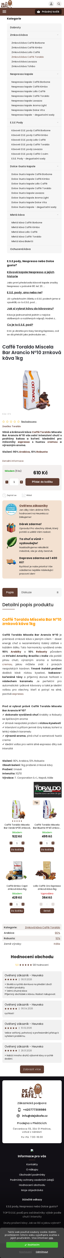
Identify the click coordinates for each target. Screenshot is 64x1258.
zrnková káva (15, 623)
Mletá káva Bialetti (22, 241)
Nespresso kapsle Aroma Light (29, 105)
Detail (47, 910)
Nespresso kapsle (21, 74)
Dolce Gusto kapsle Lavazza (27, 193)
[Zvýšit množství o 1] (21, 482)
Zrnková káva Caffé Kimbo (26, 47)
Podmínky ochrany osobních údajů (32, 1180)
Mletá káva (17, 215)
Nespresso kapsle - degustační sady (32, 114)
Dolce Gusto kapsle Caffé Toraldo (31, 188)
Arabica (24, 452)
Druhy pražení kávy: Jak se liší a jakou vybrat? (32, 1223)
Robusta (42, 452)
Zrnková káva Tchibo (23, 66)
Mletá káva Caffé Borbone (26, 222)
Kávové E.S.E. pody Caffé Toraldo (30, 144)
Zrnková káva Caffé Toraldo (27, 56)
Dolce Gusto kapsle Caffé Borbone (31, 174)
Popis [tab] (10, 592)
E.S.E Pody (16, 122)
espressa (24, 442)
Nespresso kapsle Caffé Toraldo (30, 96)
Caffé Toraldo (41, 432)
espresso (17, 694)
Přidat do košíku (42, 481)
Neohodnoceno (29, 422)
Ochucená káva (20, 249)
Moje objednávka (32, 1190)
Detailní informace (13, 461)
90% (57, 933)
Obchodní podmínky (32, 1175)
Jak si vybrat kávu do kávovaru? (30, 308)
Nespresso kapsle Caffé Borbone (30, 82)
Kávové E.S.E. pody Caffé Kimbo (29, 135)
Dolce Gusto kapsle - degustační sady (34, 207)
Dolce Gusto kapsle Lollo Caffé (29, 183)
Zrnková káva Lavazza (24, 61)
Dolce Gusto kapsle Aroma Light (30, 197)
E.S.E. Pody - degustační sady (28, 158)
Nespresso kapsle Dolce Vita (28, 110)
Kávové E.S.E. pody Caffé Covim (29, 153)
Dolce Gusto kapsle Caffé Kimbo (30, 178)
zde (51, 1238)
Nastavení (25, 1252)
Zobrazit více (32, 1069)
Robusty (41, 651)
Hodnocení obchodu (32, 957)
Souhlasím (33, 1244)
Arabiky (16, 651)
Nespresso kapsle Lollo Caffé (28, 91)
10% (58, 938)
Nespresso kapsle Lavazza (26, 100)
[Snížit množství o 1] (6, 482)
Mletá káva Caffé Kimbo (25, 227)
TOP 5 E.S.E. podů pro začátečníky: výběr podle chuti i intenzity (32, 1214)
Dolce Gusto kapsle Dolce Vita (29, 202)
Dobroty (15, 27)
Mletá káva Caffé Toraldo (26, 236)
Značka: (11, 426)
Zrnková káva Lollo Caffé (25, 52)
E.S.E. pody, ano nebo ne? (25, 292)
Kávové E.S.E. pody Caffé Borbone (30, 130)
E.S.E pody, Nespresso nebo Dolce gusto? (32, 1206)
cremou (52, 442)
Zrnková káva (19, 35)
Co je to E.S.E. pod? (20, 325)
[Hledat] (59, 4)
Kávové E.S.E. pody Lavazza (27, 149)
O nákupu (32, 1169)
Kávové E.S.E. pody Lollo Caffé (28, 139)
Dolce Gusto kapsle (22, 166)
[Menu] (4, 11)
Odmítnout (42, 1251)
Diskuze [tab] (26, 592)
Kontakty (32, 1164)
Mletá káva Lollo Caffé (24, 232)
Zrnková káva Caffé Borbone (28, 42)
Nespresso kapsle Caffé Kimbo (29, 86)
